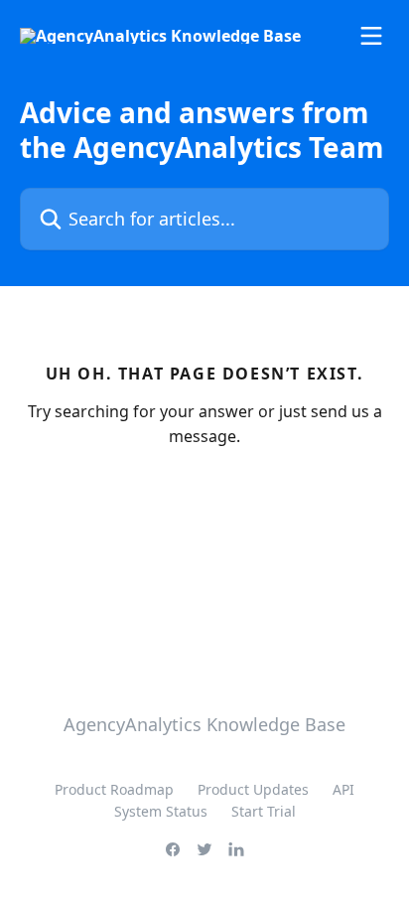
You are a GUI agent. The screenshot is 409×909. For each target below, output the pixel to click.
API (343, 789)
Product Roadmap (114, 789)
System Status (160, 811)
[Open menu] (371, 36)
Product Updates (253, 789)
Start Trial (263, 811)
